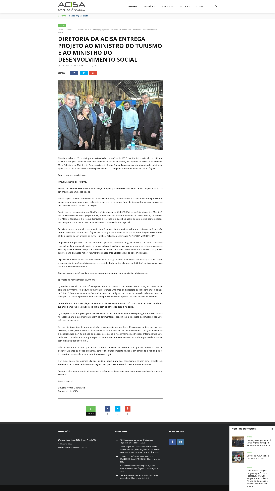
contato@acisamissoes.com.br (73, 447)
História (132, 6)
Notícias (185, 6)
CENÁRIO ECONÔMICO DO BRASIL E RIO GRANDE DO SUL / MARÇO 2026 (136, 457)
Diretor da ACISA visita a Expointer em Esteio (258, 457)
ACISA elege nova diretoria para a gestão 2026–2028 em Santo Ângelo (137, 467)
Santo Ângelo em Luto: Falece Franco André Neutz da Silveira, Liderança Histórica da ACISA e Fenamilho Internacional (140, 449)
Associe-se (167, 6)
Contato (201, 6)
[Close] (272, 429)
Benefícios (149, 6)
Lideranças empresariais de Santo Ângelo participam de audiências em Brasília (259, 443)
